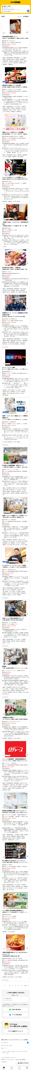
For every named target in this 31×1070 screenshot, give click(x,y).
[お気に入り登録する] (27, 32)
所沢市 (13, 1051)
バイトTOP (3, 1051)
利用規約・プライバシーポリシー (7, 1059)
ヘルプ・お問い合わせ (5, 1057)
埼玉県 (9, 1051)
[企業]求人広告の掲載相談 (20, 1059)
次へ (26, 985)
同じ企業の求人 (5, 346)
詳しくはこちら (11, 1005)
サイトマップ (13, 1057)
